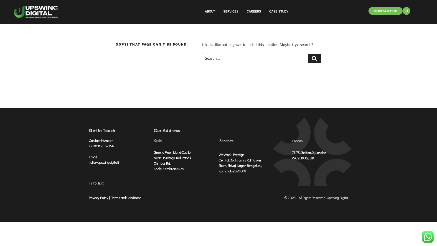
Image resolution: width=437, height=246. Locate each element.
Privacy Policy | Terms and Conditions (115, 197)
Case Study (278, 11)
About (210, 11)
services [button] (231, 11)
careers (254, 11)
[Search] (314, 58)
